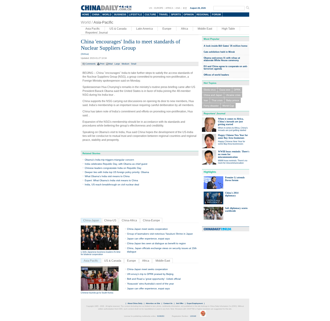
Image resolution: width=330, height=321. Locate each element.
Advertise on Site (153, 303)
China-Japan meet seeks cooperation (147, 229)
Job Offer (180, 303)
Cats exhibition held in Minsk (219, 52)
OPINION (189, 14)
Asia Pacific (92, 28)
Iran (206, 100)
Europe (166, 28)
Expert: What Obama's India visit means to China (111, 180)
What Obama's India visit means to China (107, 176)
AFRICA (169, 8)
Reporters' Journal (96, 32)
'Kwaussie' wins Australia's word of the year (150, 283)
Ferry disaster (211, 105)
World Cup (228, 105)
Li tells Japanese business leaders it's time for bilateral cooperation (100, 253)
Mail (111, 64)
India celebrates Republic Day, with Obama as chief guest (116, 163)
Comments (90, 64)
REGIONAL (202, 14)
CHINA (96, 14)
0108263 (160, 316)
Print (102, 64)
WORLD (106, 14)
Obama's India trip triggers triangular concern (109, 159)
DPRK (237, 89)
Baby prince (232, 100)
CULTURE (150, 14)
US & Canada (117, 28)
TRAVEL (163, 14)
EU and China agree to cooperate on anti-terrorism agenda (226, 67)
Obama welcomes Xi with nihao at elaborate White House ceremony (222, 59)
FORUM (216, 14)
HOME (85, 14)
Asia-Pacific (103, 22)
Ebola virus (210, 89)
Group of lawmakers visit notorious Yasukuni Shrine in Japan (160, 233)
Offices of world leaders (216, 74)
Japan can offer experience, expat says (148, 238)
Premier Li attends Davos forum (235, 179)
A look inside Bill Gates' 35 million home (225, 46)
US (150, 8)
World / (87, 22)
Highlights (210, 171)
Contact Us (168, 303)
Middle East (205, 28)
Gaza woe (224, 89)
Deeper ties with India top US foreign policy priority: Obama (117, 172)
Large (117, 64)
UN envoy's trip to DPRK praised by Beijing (150, 274)
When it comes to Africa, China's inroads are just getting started (231, 122)
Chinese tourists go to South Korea (97, 293)
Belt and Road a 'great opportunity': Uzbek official (154, 278)
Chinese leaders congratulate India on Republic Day (113, 168)
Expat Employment (195, 303)
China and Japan (213, 95)
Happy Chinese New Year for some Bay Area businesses (233, 136)
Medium (125, 64)
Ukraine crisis (233, 95)
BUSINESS (120, 14)
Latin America (144, 28)
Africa (184, 28)
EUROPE (158, 8)
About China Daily (135, 303)
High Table (228, 28)
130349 (193, 316)
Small (133, 64)
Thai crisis (217, 100)
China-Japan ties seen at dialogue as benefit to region (156, 243)
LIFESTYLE (135, 14)
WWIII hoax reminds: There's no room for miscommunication (232, 161)
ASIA (177, 8)
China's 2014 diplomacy (231, 194)
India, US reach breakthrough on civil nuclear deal (112, 184)
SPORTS (176, 14)
